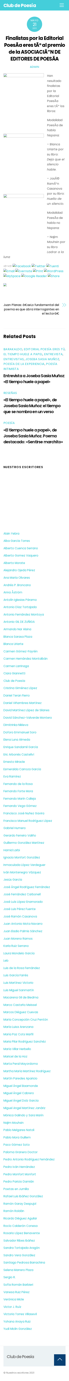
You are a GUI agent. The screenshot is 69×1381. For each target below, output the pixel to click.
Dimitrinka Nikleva (15, 725)
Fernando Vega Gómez (20, 806)
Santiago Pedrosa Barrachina (24, 1262)
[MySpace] (12, 276)
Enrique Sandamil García (20, 747)
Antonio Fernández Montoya (23, 614)
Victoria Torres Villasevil (20, 1314)
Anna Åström (12, 592)
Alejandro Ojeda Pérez (19, 570)
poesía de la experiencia (24, 364)
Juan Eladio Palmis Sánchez (22, 931)
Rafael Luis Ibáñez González (23, 1196)
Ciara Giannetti (14, 673)
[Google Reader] (34, 276)
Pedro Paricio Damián (18, 1182)
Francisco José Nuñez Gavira (23, 813)
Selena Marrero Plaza (18, 1270)
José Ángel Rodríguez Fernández (26, 887)
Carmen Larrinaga (16, 666)
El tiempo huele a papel (23, 354)
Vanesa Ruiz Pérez (16, 1292)
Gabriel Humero (14, 828)
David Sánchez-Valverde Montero (27, 718)
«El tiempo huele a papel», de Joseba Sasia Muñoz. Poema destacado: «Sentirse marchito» (33, 436)
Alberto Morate (14, 563)
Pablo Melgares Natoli (18, 1130)
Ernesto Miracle (14, 762)
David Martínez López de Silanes (26, 710)
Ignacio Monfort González (21, 857)
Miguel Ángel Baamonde (20, 1086)
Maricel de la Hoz (15, 1056)
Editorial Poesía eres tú (44, 349)
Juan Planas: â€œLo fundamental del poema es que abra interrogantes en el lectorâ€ (31, 309)
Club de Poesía (14, 681)
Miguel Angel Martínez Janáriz (24, 1108)
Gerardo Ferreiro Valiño (19, 835)
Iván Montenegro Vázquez (22, 872)
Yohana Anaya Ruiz (17, 1322)
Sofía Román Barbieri (18, 1285)
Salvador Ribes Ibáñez (19, 1241)
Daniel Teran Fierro (16, 695)
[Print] (38, 271)
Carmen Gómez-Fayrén (20, 651)
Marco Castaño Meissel (20, 1005)
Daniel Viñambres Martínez (22, 703)
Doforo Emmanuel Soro (19, 732)
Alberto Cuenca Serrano (20, 548)
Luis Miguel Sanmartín (18, 990)
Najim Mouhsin (13, 1123)
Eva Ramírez (12, 776)
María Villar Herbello (17, 1049)
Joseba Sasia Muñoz (42, 359)
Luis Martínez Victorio (18, 983)
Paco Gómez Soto (16, 1145)
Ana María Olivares (16, 578)
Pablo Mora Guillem (17, 1137)
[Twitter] (39, 266)
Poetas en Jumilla (16, 1189)
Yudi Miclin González (17, 1329)
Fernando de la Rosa (18, 784)
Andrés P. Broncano (17, 585)
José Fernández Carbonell (22, 894)
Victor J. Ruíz (12, 1307)
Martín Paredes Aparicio (20, 1078)
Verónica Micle (13, 1299)
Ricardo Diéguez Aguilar (20, 1218)
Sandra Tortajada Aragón (21, 1248)
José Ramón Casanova (20, 916)
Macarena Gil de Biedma (20, 997)
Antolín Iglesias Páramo (20, 600)
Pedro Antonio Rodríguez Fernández (29, 1159)
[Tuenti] (52, 266)
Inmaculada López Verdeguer (24, 865)
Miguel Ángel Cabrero (18, 1093)
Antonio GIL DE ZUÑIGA (19, 622)
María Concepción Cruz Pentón (25, 1020)
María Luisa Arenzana (18, 1027)
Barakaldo (12, 349)
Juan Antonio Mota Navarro (23, 924)
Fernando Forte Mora (18, 791)
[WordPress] (53, 271)
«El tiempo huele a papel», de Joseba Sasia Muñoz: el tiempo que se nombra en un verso (32, 405)
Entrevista (53, 354)
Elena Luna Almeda (16, 740)
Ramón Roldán (13, 1211)
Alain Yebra (11, 534)
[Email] (9, 271)
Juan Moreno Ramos (18, 939)
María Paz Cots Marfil (18, 1034)
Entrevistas (13, 359)
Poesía (9, 423)
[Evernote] (23, 271)
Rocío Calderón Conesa (20, 1226)
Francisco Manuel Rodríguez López (27, 821)
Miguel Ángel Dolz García (21, 1101)
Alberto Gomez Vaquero (20, 555)
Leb (5, 961)
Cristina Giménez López (20, 688)
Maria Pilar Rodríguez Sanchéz (24, 1042)
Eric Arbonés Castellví (18, 754)
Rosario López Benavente (21, 1233)
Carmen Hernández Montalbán (25, 659)
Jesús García (12, 880)
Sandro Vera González (19, 1255)
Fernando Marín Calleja (19, 799)
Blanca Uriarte (13, 644)
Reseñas (10, 393)
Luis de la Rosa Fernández (21, 968)
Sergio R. (9, 1277)
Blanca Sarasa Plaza (17, 637)
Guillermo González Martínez (23, 843)
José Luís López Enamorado (23, 902)
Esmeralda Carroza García (22, 769)
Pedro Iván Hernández (19, 1167)
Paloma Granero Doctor (20, 1152)
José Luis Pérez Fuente (19, 909)
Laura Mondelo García (18, 953)
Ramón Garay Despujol (19, 1204)
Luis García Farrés (15, 975)
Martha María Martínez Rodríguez (27, 1071)
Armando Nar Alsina (17, 629)
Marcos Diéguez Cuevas (20, 1012)
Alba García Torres (16, 541)
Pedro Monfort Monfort (19, 1174)
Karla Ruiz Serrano (16, 946)
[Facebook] (22, 266)
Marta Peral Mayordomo (20, 1064)
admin (34, 67)
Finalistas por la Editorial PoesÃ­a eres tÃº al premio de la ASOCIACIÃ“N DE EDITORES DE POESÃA (34, 48)
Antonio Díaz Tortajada (20, 607)
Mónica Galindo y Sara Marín (23, 1115)
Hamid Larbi (11, 850)
